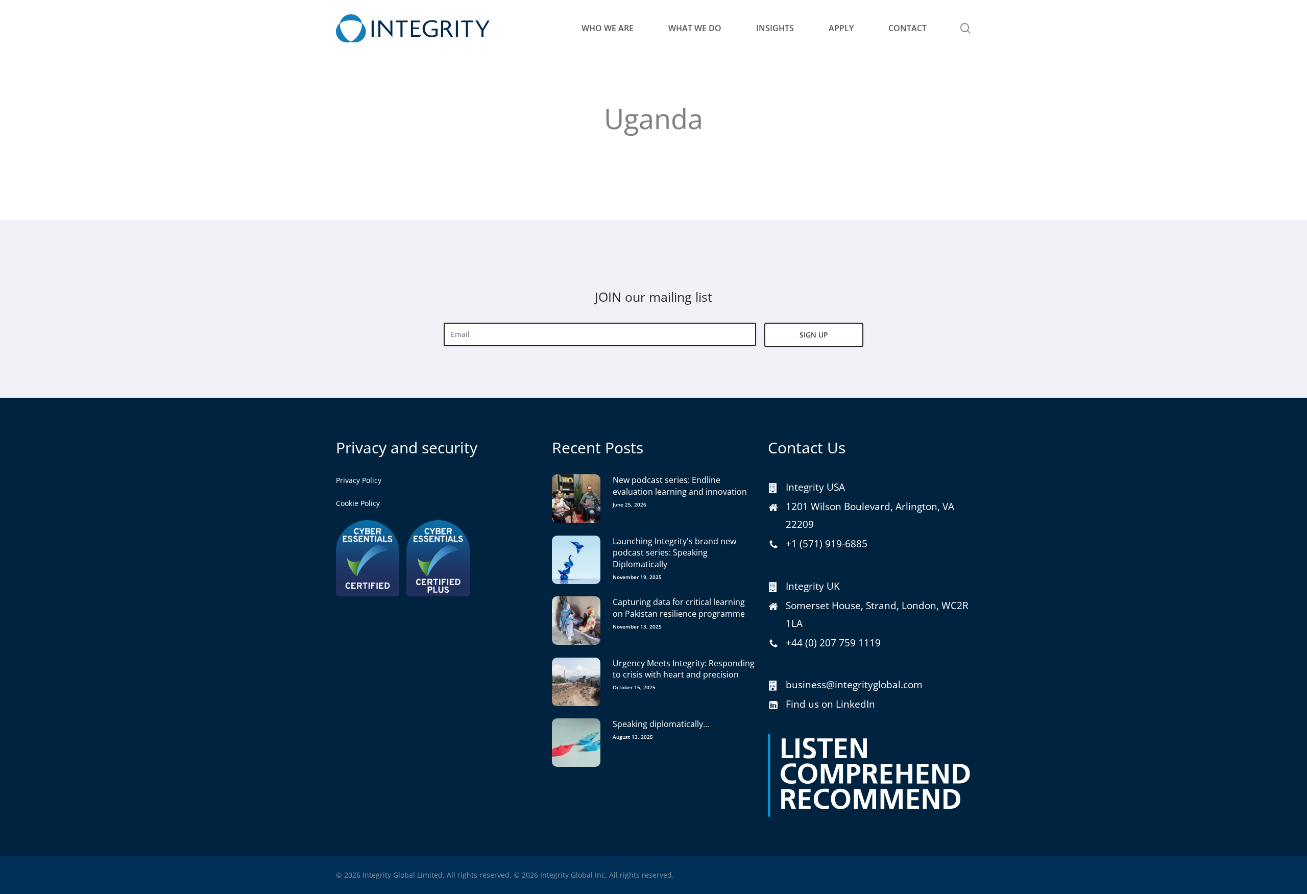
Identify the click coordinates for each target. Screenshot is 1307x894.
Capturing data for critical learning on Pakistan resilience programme (679, 607)
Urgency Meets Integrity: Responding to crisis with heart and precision (684, 669)
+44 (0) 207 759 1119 (833, 642)
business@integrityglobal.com (854, 684)
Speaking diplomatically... (661, 724)
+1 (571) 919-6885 (826, 543)
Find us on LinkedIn (830, 704)
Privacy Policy (358, 480)
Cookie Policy (358, 503)
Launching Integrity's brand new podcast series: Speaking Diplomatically (674, 553)
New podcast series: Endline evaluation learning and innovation (680, 485)
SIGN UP (814, 335)
